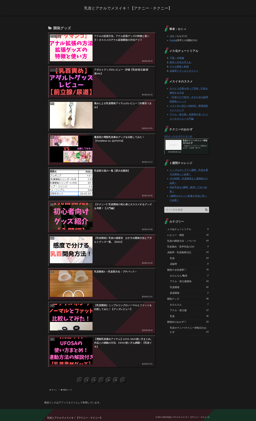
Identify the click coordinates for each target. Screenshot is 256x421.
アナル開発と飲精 (179, 66)
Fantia (173, 40)
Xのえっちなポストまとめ (178, 136)
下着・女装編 (177, 58)
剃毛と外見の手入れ (180, 62)
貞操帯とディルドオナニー (184, 71)
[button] (206, 209)
